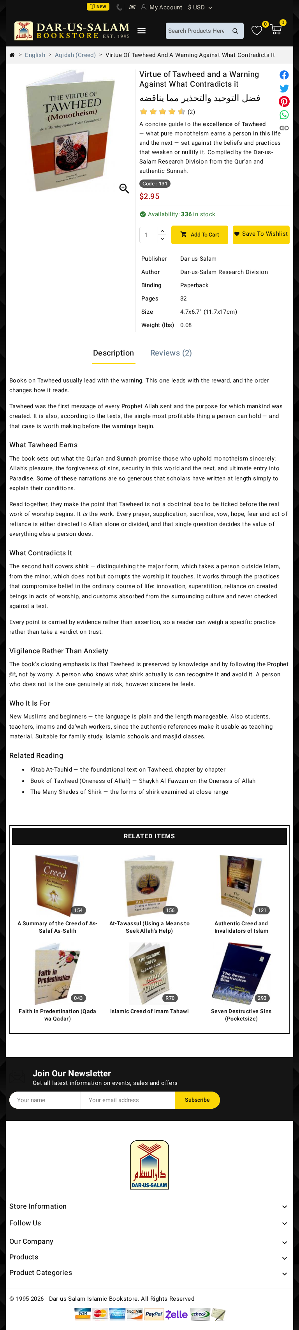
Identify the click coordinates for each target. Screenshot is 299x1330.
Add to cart (199, 235)
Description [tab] (113, 353)
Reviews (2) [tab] (171, 353)
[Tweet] (284, 88)
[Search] (235, 31)
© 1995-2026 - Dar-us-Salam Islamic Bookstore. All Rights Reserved (101, 1298)
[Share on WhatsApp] (284, 114)
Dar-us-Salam (198, 258)
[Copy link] (284, 128)
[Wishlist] (257, 30)
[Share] (284, 74)
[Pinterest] (284, 101)
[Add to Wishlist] (261, 235)
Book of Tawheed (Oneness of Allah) (80, 781)
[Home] (15, 55)
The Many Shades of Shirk (66, 792)
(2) (191, 112)
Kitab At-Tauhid (51, 769)
